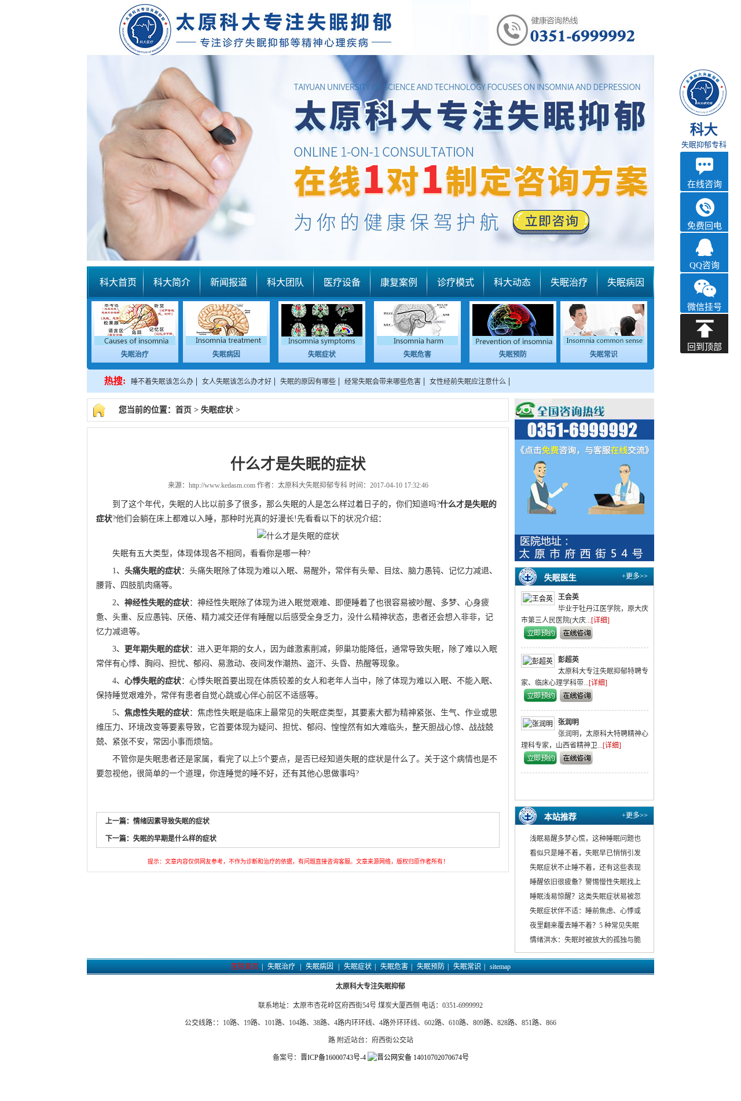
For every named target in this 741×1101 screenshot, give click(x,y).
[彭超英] (539, 661)
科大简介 (171, 282)
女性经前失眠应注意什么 (468, 382)
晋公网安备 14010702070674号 (423, 1058)
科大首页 (118, 282)
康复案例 (398, 282)
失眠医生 (560, 577)
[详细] (600, 620)
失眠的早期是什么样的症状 (175, 839)
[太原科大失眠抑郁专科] (370, 130)
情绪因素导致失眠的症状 (171, 821)
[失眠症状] (321, 343)
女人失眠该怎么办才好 (237, 382)
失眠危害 (417, 354)
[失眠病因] (226, 343)
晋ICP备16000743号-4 (333, 1058)
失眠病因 (625, 282)
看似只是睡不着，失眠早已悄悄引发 (585, 853)
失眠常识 (604, 354)
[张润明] (539, 723)
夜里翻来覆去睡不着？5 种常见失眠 (584, 925)
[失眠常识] (603, 343)
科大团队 (285, 282)
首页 (183, 409)
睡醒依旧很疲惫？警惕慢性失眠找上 (585, 882)
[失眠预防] (512, 343)
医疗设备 (342, 282)
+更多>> (635, 576)
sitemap (500, 967)
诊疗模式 (455, 282)
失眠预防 (513, 354)
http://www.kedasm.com (222, 485)
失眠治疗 (569, 282)
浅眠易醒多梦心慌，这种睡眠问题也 (585, 839)
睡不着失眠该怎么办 (162, 382)
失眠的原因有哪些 (308, 382)
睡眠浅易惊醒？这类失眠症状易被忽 (585, 896)
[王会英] (539, 598)
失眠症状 (322, 354)
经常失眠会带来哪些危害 (382, 382)
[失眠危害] (417, 343)
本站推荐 (560, 817)
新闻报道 (228, 282)
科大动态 (512, 282)
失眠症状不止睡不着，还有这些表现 (585, 868)
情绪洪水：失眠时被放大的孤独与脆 (585, 940)
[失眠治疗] (134, 343)
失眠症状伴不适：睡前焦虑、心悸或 (585, 911)
